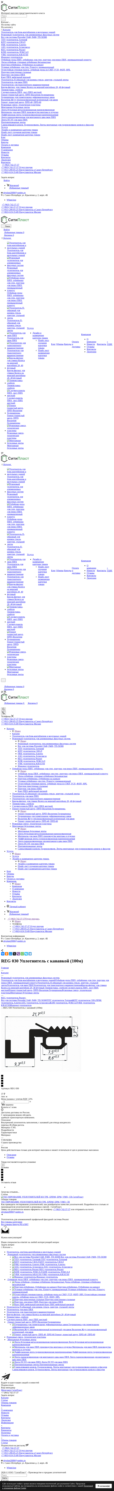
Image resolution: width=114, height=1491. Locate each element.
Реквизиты (6, 1430)
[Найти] (3, 19)
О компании (7, 1410)
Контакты (5, 1417)
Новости (5, 1412)
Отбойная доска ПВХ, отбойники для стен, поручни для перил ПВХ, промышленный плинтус (63, 773)
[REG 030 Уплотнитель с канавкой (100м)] (41, 1071)
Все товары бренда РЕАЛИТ (15, 1224)
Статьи (4, 1400)
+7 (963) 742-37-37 (10, 165)
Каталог (16, 733)
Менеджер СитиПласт (11, 1390)
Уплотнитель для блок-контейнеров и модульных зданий (28, 980)
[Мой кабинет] (2, 684)
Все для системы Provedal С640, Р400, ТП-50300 (24, 1000)
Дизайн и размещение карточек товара (36, 864)
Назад (18, 731)
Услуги (15, 856)
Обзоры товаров (9, 1402)
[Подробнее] (2, 1214)
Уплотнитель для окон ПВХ (20, 985)
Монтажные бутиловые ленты (32, 831)
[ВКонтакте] (2, 953)
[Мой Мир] (10, 953)
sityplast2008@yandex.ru (14, 192)
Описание (11, 1155)
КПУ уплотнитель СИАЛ (85, 1000)
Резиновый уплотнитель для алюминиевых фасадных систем (47, 743)
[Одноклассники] (6, 953)
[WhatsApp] (22, 953)
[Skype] (26, 953)
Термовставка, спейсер (56, 988)
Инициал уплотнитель (21, 1005)
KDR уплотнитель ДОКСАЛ (63, 1003)
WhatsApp (11, 200)
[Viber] (18, 953)
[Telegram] (30, 953)
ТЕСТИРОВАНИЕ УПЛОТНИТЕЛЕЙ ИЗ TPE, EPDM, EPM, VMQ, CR (35, 1202)
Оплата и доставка (10, 1435)
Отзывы (10, 1157)
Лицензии (6, 1420)
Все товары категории (11, 1222)
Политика (6, 1432)
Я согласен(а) (104, 1486)
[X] (14, 953)
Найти (4, 1478)
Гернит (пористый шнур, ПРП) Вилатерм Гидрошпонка (44, 814)
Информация (7, 1422)
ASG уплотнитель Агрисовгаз (35, 1003)
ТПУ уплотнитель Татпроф (60, 1000)
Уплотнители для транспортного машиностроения (57, 985)
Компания (17, 886)
